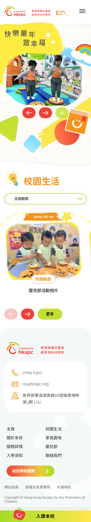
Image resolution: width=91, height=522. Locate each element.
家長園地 (54, 437)
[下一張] (45, 112)
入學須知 (15, 455)
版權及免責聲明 (37, 487)
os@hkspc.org (36, 384)
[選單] (82, 11)
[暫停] (62, 112)
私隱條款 (64, 487)
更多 (50, 314)
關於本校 (15, 437)
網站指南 (11, 487)
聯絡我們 (54, 455)
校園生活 (54, 429)
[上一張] (29, 112)
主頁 (11, 429)
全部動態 (21, 199)
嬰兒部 (52, 446)
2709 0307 (32, 372)
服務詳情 (15, 446)
